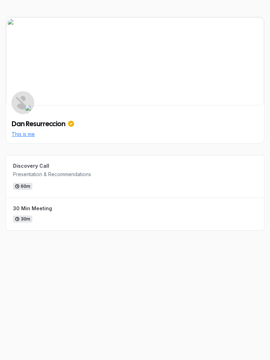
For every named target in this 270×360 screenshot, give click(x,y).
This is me (23, 134)
